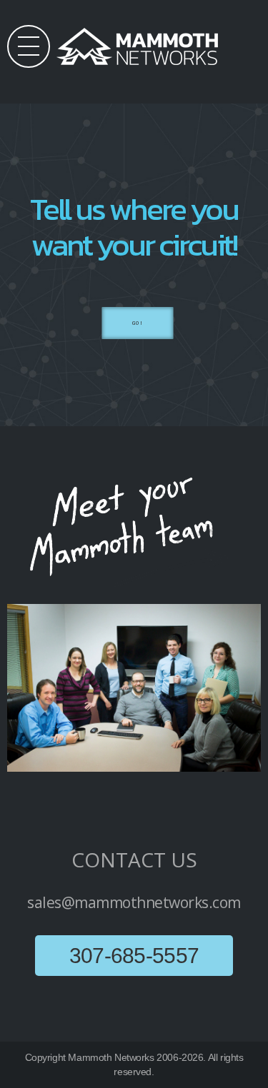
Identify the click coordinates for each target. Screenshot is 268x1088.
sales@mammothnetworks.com (134, 902)
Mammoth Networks (111, 1057)
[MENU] (28, 46)
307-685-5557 (134, 955)
